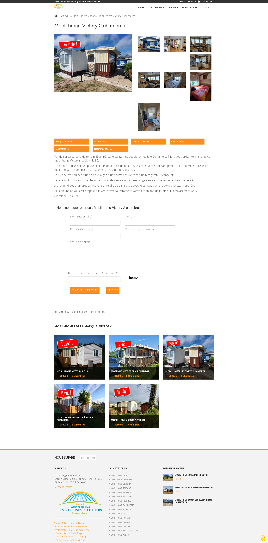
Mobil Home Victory (84, 16)
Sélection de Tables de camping (70, 536)
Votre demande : (80, 242)
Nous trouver (190, 7)
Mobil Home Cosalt (120, 522)
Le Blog (172, 7)
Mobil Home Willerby (121, 479)
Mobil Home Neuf (119, 475)
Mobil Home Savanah (121, 496)
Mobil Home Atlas (120, 535)
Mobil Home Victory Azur (72, 371)
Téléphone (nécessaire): (139, 229)
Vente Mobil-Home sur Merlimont (71, 526)
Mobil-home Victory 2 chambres (185, 371)
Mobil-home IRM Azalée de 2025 (191, 475)
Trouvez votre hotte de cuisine (69, 539)
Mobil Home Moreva (121, 509)
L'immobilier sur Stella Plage (68, 533)
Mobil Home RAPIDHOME (122, 505)
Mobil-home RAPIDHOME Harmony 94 (193, 487)
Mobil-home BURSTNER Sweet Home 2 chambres (193, 501)
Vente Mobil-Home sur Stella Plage (71, 529)
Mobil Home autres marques (125, 530)
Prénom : (130, 216)
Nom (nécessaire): (81, 216)
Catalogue (156, 7)
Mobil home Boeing (120, 526)
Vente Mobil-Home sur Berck (69, 523)
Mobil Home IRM (118, 513)
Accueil (141, 7)
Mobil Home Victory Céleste (128, 420)
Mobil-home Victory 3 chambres (130, 371)
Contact (206, 7)
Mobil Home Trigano (121, 488)
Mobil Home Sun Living (122, 492)
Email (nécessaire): (82, 229)
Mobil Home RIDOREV (121, 501)
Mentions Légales (63, 486)
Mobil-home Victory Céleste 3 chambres (75, 419)
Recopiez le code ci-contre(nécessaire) (92, 273)
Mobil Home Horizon (121, 518)
